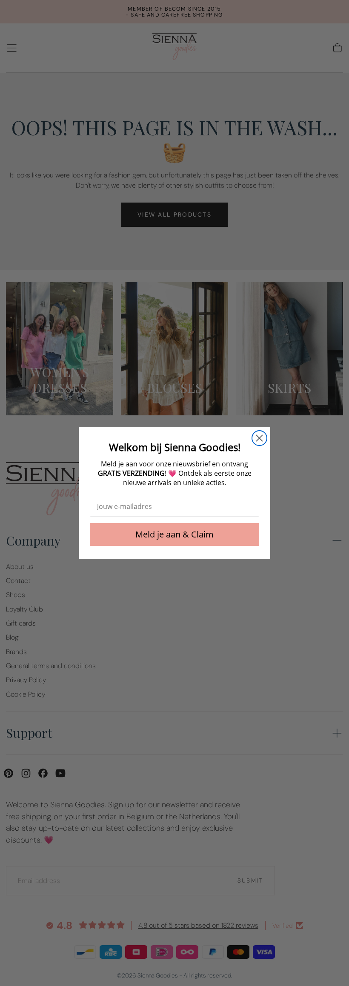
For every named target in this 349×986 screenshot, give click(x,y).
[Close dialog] (259, 438)
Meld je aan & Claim (174, 534)
